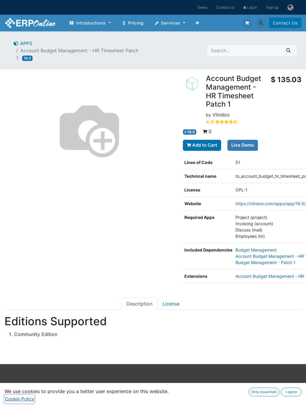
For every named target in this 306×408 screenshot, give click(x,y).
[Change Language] (292, 7)
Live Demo (242, 145)
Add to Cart (204, 145)
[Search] (288, 50)
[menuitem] (90, 23)
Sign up (272, 7)
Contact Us (285, 22)
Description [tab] (139, 304)
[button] (261, 23)
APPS (25, 43)
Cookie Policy (19, 399)
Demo (202, 7)
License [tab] (171, 304)
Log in (251, 7)
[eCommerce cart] (247, 23)
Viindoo (221, 115)
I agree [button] (291, 391)
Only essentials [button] (264, 391)
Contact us (225, 7)
